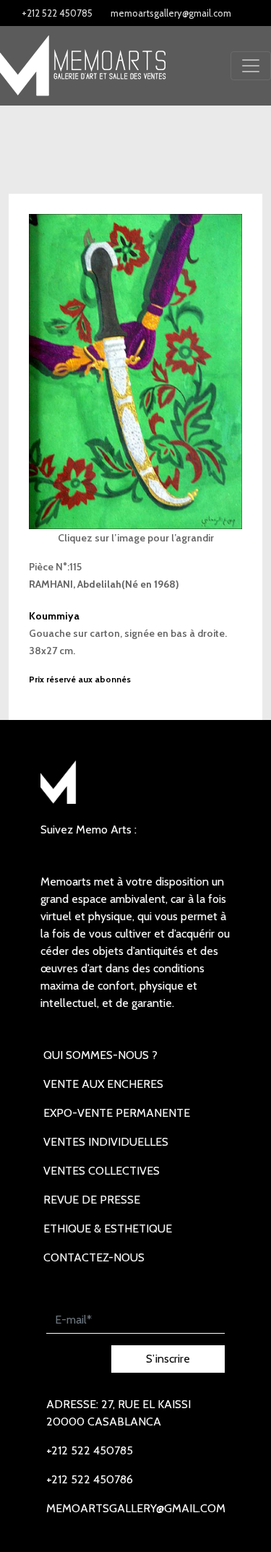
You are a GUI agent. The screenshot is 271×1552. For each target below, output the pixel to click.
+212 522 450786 (89, 1479)
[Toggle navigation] (251, 65)
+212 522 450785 (57, 13)
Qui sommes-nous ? (100, 1055)
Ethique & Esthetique (107, 1228)
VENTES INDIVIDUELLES (105, 1142)
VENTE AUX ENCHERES (103, 1084)
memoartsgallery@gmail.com (171, 13)
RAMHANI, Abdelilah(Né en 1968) (104, 584)
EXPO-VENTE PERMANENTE (116, 1113)
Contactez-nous (94, 1257)
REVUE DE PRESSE (91, 1199)
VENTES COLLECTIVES (101, 1171)
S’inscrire (168, 1358)
